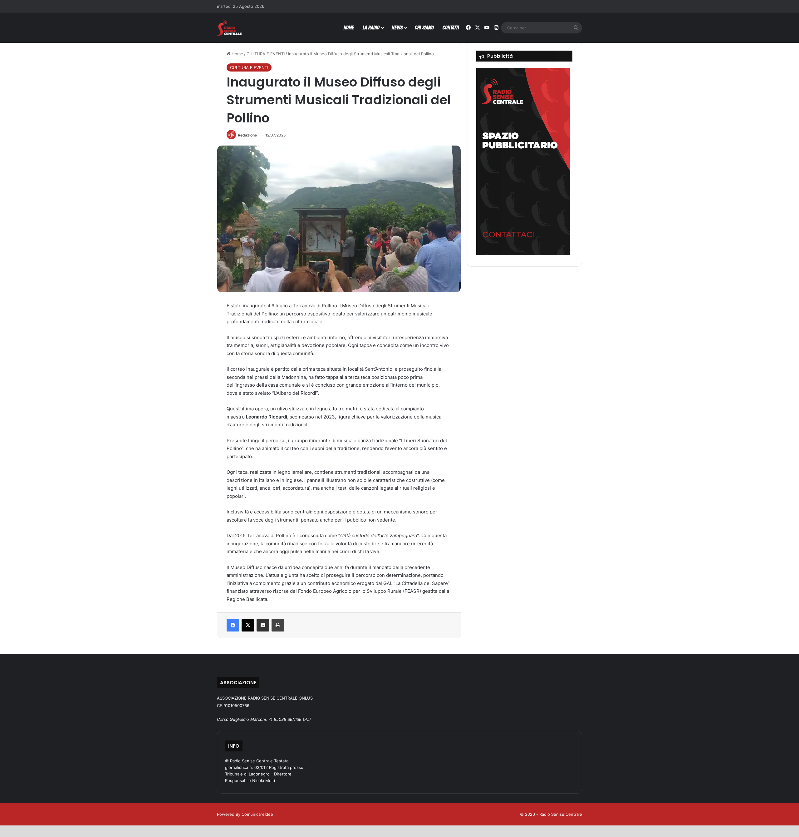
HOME (349, 27)
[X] (248, 625)
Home (236, 53)
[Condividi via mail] (263, 625)
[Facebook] (233, 625)
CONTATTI (451, 27)
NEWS (397, 27)
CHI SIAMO (424, 27)
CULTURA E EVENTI (266, 53)
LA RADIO (371, 27)
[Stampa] (278, 625)
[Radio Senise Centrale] (229, 27)
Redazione (247, 135)
